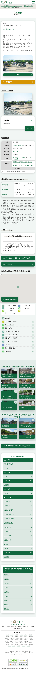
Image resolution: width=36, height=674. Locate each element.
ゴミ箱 (29, 157)
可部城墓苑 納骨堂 (11, 321)
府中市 (6, 548)
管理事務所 (16, 157)
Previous (27, 128)
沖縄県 (28, 645)
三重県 (30, 639)
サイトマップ (14, 654)
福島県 (7, 636)
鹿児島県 (23, 645)
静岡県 (21, 639)
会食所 (16, 159)
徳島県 (6, 600)
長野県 (11, 639)
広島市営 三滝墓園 (11, 335)
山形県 (30, 634)
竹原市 (6, 493)
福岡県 (21, 644)
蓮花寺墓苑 (9, 425)
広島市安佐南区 (9, 518)
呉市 (5, 476)
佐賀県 (25, 644)
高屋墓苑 (9, 436)
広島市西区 (7, 531)
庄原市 (6, 485)
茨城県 (11, 636)
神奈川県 (12, 638)
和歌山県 (30, 641)
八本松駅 (31, 165)
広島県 (4, 7)
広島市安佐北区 (9, 514)
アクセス (8, 29)
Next (32, 128)
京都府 (11, 641)
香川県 (6, 596)
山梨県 (7, 639)
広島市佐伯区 (8, 523)
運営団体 (12, 651)
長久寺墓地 (8, 328)
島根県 (6, 587)
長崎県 (30, 644)
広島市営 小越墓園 (11, 338)
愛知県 (25, 639)
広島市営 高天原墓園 (12, 331)
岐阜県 (16, 639)
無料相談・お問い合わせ (10, 652)
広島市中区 (7, 527)
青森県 (11, 634)
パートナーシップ (22, 654)
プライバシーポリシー (22, 652)
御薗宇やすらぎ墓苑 (27, 425)
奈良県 (25, 641)
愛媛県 (6, 605)
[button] (18, 287)
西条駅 (30, 162)
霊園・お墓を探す (28, 6)
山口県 (6, 592)
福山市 (6, 544)
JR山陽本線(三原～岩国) (20, 162)
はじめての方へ (28, 651)
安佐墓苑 (7, 344)
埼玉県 (25, 636)
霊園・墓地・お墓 (20, 651)
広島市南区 (7, 540)
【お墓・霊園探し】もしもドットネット (11, 6)
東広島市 (10, 7)
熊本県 (9, 645)
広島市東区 (7, 536)
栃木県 (16, 636)
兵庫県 (20, 641)
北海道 (7, 634)
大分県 (13, 645)
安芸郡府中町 (8, 464)
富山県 (21, 638)
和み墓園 (7, 318)
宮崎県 (18, 645)
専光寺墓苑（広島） (11, 348)
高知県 (6, 609)
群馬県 (21, 636)
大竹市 (6, 468)
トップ (7, 651)
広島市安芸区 (8, 510)
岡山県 (6, 575)
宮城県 (21, 634)
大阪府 (16, 641)
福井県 (31, 638)
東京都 (6, 638)
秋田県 (25, 634)
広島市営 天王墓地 (11, 341)
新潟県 (17, 638)
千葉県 (30, 636)
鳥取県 (6, 583)
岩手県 (16, 634)
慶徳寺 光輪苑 (9, 325)
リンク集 (31, 652)
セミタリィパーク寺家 (27, 436)
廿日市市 (7, 501)
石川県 (26, 638)
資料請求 (8, 211)
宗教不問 (15, 151)
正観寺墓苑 (8, 351)
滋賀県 (6, 641)
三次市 (6, 557)
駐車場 (24, 157)
